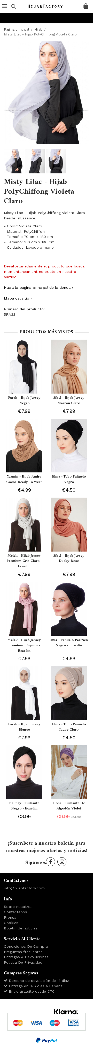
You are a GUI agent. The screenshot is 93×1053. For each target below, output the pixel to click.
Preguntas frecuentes (23, 952)
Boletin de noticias (20, 928)
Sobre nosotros (18, 907)
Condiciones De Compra (26, 946)
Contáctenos (15, 912)
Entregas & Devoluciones (26, 957)
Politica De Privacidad (23, 962)
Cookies (11, 923)
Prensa (10, 917)
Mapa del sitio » (18, 298)
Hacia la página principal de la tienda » (39, 287)
